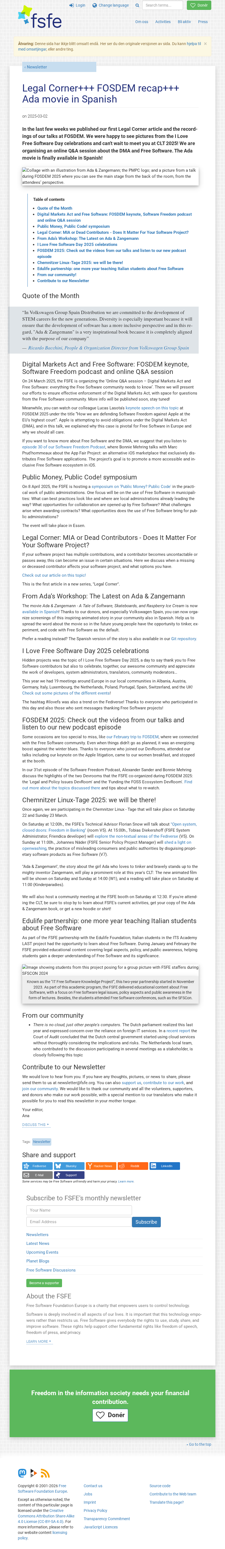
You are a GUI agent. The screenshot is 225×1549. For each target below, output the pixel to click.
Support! (71, 1175)
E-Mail (39, 1175)
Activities (163, 22)
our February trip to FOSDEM (132, 736)
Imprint (90, 1502)
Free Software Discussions (51, 1270)
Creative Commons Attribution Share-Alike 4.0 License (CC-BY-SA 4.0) (46, 1516)
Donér (202, 5)
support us (131, 1082)
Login (79, 5)
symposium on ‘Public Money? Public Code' (131, 486)
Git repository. (184, 638)
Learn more (37, 1341)
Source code (160, 1486)
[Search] (137, 5)
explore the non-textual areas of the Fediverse (136, 836)
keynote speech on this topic (152, 408)
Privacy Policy (95, 1510)
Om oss (141, 22)
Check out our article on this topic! (54, 575)
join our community (40, 1088)
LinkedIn (166, 1166)
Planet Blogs (37, 1261)
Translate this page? (167, 1502)
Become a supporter (44, 1283)
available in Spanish (40, 611)
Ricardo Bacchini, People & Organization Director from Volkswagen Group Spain (108, 347)
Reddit (135, 1166)
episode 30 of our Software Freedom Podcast (63, 447)
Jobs (88, 1494)
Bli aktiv (184, 22)
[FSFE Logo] (39, 17)
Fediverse (39, 1166)
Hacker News (103, 1166)
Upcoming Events (42, 1252)
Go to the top (200, 1444)
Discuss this (34, 1124)
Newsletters (37, 1234)
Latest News (37, 1243)
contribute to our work (163, 1082)
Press (203, 22)
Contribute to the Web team (173, 1494)
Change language (113, 5)
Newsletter (37, 67)
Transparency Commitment (107, 1519)
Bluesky (71, 1166)
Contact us (93, 1486)
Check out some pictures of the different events (66, 693)
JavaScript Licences (101, 1527)
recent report (178, 1030)
